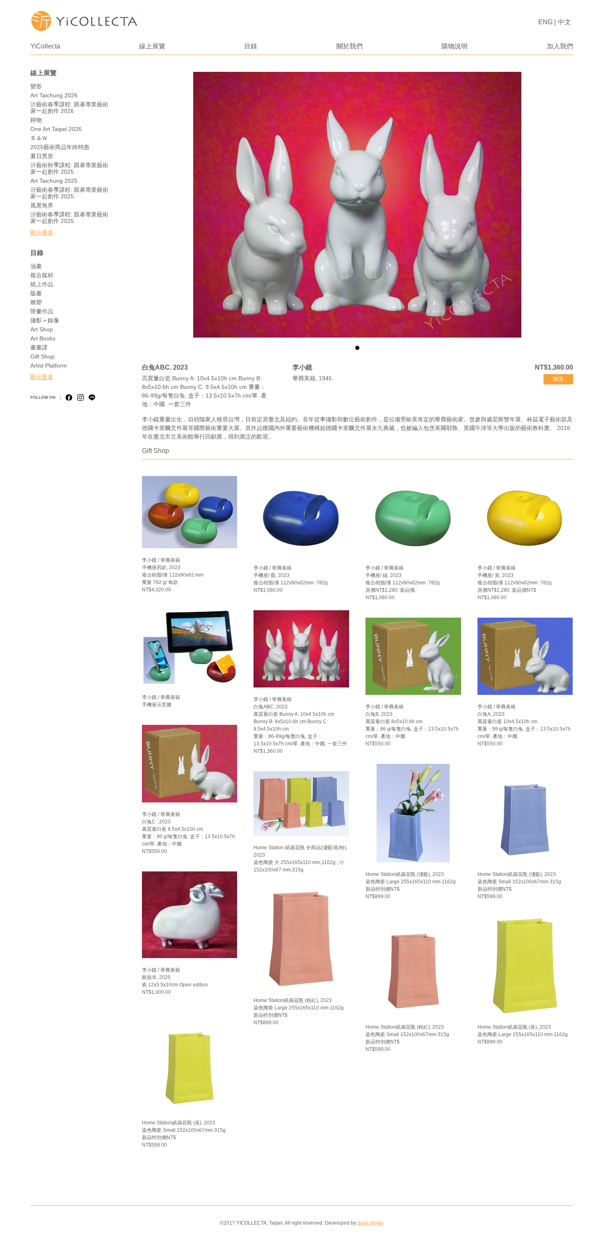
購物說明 (454, 46)
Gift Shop (42, 356)
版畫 (36, 293)
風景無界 (41, 205)
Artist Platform (48, 365)
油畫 (36, 266)
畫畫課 (39, 347)
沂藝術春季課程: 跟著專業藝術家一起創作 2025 (69, 193)
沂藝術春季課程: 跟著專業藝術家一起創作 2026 (69, 107)
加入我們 (560, 46)
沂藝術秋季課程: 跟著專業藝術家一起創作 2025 (69, 168)
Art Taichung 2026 (54, 95)
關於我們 (349, 46)
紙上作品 (41, 284)
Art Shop (41, 329)
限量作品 (41, 311)
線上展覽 (152, 46)
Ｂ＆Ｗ (39, 138)
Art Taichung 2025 (54, 180)
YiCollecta (45, 46)
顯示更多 (41, 232)
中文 (564, 21)
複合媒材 (41, 275)
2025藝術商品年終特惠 (59, 147)
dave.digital (370, 1223)
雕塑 (36, 302)
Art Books (42, 338)
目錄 (250, 46)
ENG (545, 21)
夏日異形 (41, 156)
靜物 (36, 120)
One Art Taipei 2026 (56, 129)
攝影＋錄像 (44, 320)
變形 (36, 86)
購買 (558, 379)
